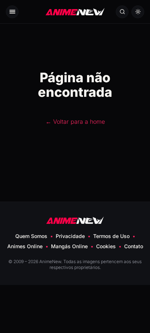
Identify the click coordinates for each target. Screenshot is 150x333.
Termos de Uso (111, 236)
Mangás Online (69, 246)
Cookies (106, 246)
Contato (133, 246)
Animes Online (25, 246)
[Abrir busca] (122, 11)
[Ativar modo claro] (137, 11)
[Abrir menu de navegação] (12, 11)
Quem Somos (31, 236)
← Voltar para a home (75, 121)
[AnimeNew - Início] (75, 12)
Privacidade (70, 236)
